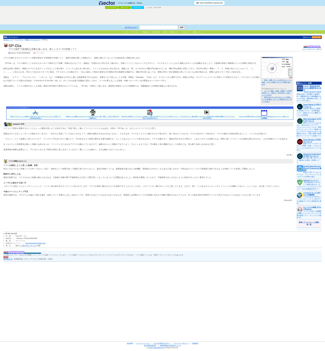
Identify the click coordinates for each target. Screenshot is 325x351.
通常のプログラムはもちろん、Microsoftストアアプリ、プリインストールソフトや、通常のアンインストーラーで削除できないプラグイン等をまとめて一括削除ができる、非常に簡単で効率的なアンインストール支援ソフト (309, 129)
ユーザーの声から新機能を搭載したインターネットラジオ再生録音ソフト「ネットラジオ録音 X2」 (309, 214)
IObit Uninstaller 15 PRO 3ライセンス (312, 120)
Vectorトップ (8, 40)
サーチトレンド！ (131, 27)
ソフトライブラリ (111, 7)
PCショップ (124, 7)
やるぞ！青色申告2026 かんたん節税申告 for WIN (312, 88)
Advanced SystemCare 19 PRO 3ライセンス (312, 155)
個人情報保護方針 (150, 345)
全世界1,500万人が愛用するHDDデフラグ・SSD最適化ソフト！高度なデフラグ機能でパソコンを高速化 (309, 112)
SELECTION (157, 7)
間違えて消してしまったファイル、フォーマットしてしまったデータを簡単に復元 (309, 174)
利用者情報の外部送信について (170, 345)
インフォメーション (143, 343)
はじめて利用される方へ (161, 343)
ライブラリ (19, 40)
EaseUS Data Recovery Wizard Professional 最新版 (312, 168)
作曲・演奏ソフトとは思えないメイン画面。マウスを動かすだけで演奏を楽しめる (277, 82)
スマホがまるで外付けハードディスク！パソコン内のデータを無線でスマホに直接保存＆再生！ (309, 200)
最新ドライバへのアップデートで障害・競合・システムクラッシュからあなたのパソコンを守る (309, 147)
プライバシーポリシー (181, 343)
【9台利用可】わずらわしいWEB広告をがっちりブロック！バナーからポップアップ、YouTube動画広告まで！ (309, 185)
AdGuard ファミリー (311, 180)
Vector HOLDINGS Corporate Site (211, 3)
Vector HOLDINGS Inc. (156, 347)
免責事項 (195, 343)
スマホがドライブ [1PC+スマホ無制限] (312, 194)
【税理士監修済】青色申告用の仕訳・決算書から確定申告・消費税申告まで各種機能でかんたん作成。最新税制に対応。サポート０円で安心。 (309, 96)
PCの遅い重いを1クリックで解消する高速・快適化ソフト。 (309, 160)
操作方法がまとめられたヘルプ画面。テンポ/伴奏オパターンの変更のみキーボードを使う (277, 99)
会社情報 (130, 343)
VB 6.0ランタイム (29, 246)
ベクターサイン (137, 7)
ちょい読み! (149, 7)
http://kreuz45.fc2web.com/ (36, 243)
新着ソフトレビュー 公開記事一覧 (309, 223)
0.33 (7, 259)
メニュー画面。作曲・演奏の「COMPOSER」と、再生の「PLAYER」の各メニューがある (277, 93)
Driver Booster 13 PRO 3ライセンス (312, 141)
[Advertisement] (162, 16)
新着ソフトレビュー (32, 40)
